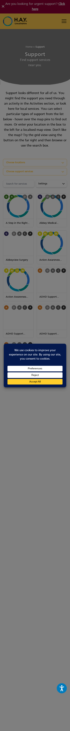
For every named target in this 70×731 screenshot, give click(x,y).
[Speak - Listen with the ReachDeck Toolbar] (62, 688)
